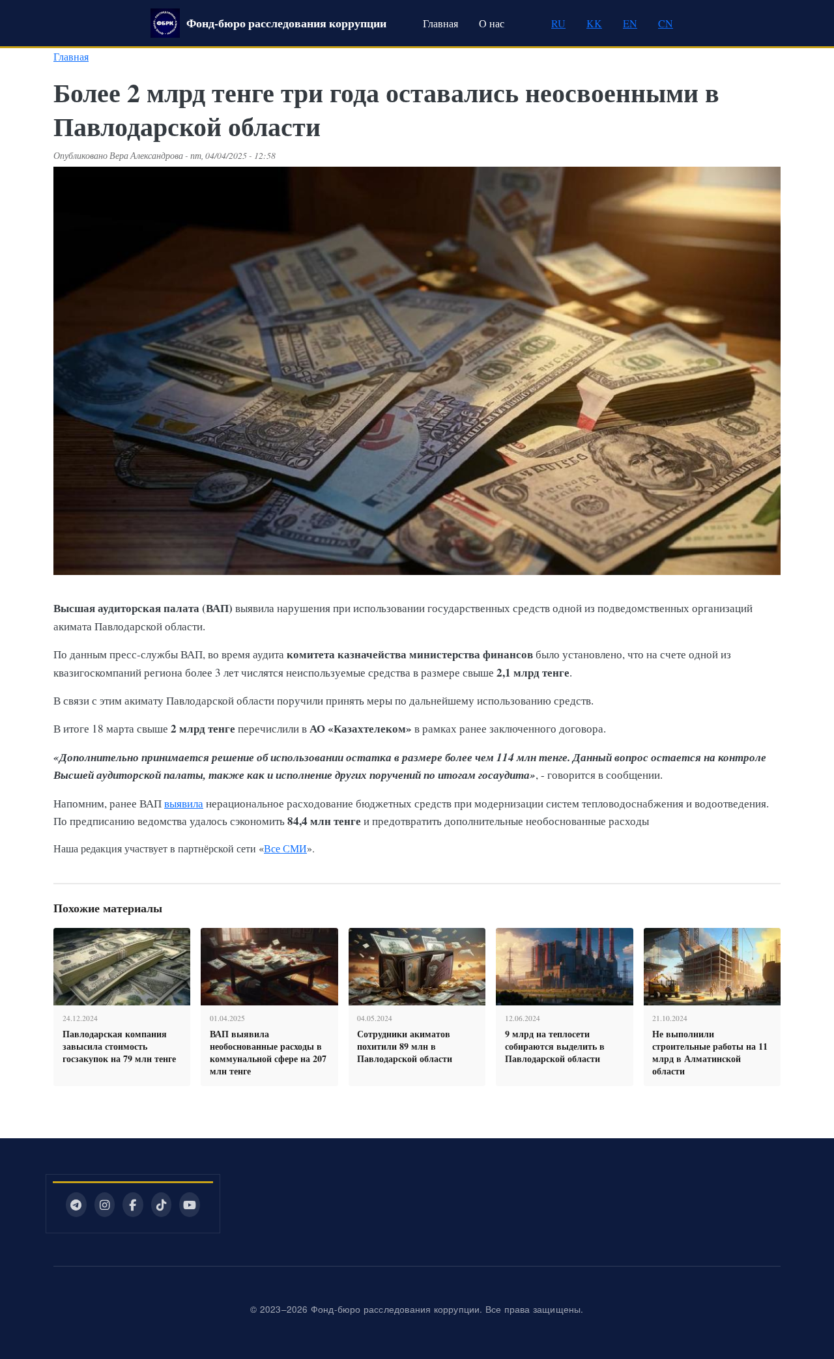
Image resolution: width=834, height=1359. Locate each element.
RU (558, 23)
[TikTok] (161, 1204)
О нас (491, 23)
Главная (440, 23)
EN (630, 23)
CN (665, 23)
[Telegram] (76, 1204)
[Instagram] (104, 1204)
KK (594, 23)
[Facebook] (132, 1204)
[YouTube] (189, 1204)
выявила (183, 803)
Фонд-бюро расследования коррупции (286, 22)
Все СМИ (285, 848)
